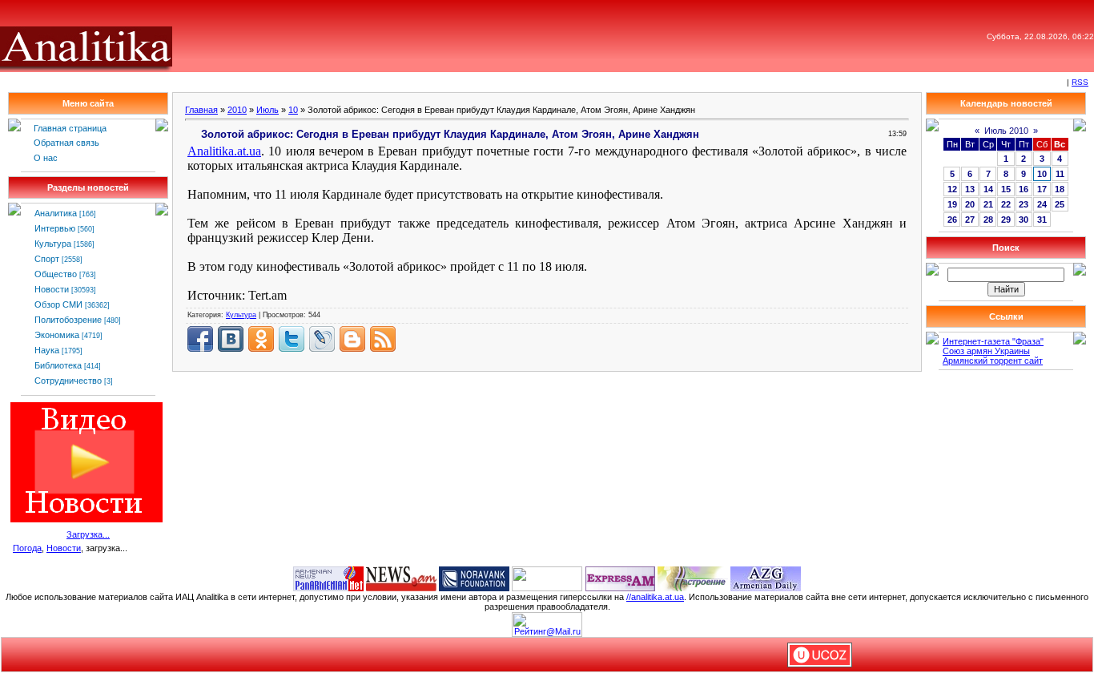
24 (1042, 204)
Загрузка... (88, 534)
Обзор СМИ (58, 304)
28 (988, 219)
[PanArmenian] (328, 577)
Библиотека (58, 365)
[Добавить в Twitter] (291, 339)
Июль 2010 (1006, 130)
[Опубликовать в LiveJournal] (322, 339)
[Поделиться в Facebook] (200, 339)
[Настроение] (693, 577)
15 (1006, 189)
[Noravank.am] (474, 577)
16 (1023, 189)
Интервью (54, 228)
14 (988, 189)
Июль (267, 110)
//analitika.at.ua (655, 597)
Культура (52, 243)
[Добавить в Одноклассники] (261, 339)
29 (1006, 219)
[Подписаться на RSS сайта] (383, 339)
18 (1059, 189)
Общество (55, 274)
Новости (51, 289)
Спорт (46, 259)
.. (224, 151)
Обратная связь (66, 142)
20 (970, 204)
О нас (46, 158)
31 (1042, 219)
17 (1042, 189)
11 (1060, 174)
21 (988, 204)
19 (952, 204)
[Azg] (765, 577)
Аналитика (55, 213)
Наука (46, 350)
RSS (1080, 82)
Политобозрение (68, 319)
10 (293, 110)
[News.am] (401, 577)
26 (952, 219)
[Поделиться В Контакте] (230, 339)
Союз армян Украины (986, 351)
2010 (237, 110)
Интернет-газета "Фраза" (993, 341)
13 (970, 189)
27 (970, 219)
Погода (27, 548)
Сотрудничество (68, 380)
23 (1023, 204)
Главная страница (70, 128)
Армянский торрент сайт (993, 360)
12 (952, 189)
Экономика (56, 335)
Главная (201, 110)
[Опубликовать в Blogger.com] (352, 339)
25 (1059, 204)
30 (1023, 219)
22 (1006, 204)
